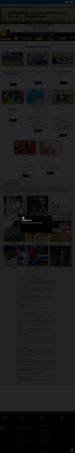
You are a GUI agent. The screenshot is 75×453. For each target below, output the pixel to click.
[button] (47, 217)
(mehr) (40, 222)
